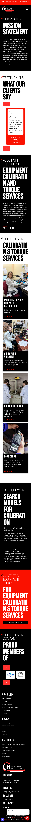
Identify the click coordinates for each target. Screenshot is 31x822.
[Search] (29, 4)
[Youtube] (8, 807)
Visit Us (4, 732)
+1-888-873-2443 (8, 799)
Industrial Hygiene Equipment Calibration (13, 744)
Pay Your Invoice (6, 698)
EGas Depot (5, 753)
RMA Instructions (7, 704)
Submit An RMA (6, 756)
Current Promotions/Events (10, 707)
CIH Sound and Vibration (8, 750)
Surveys (4, 713)
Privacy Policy (6, 729)
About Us (4, 701)
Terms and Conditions (8, 726)
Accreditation (6, 710)
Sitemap (4, 735)
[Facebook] (6, 807)
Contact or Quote (7, 723)
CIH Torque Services (7, 747)
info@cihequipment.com (11, 792)
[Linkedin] (4, 807)
